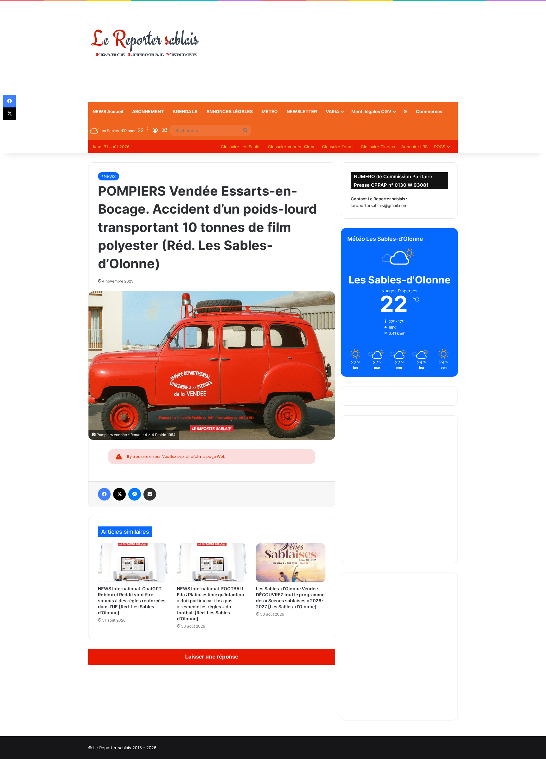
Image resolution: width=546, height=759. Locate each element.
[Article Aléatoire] (164, 130)
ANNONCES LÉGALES (229, 111)
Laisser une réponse (211, 656)
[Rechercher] (245, 130)
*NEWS (108, 176)
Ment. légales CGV (371, 111)
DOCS (439, 146)
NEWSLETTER (302, 111)
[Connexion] (155, 130)
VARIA (332, 111)
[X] (119, 494)
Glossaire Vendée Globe (292, 146)
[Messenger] (134, 494)
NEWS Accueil (108, 111)
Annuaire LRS (414, 146)
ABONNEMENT (148, 111)
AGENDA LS (185, 111)
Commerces (429, 111)
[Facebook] (104, 494)
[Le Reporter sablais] (145, 43)
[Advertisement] (336, 51)
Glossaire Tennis (338, 146)
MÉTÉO (270, 111)
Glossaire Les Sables (241, 146)
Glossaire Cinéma (378, 146)
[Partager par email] (149, 494)
